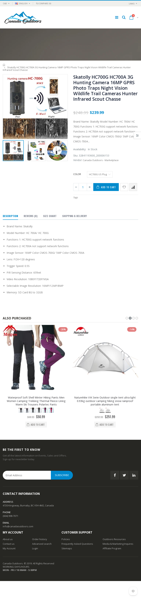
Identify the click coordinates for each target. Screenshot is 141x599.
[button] (127, 318)
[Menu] (116, 17)
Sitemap (66, 548)
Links (132, 3)
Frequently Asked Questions (77, 543)
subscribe (62, 475)
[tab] (10, 216)
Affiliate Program (112, 548)
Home (4, 65)
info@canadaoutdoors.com (18, 526)
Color (77, 174)
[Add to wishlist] (124, 187)
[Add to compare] (133, 187)
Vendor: (77, 160)
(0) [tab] (30, 216)
